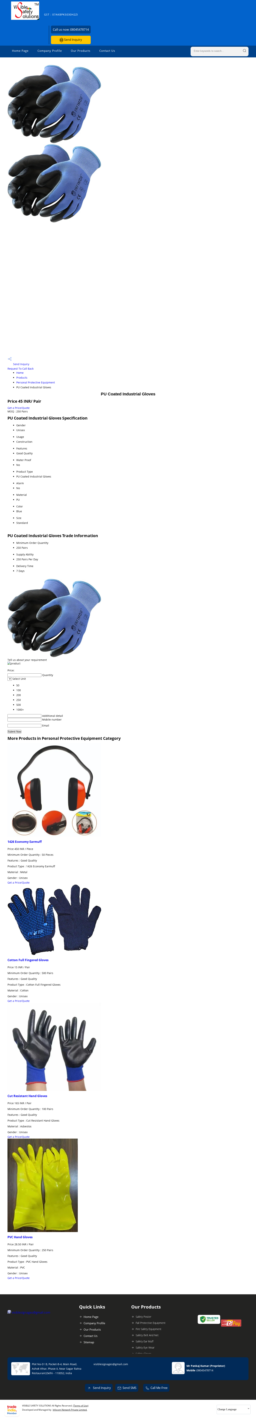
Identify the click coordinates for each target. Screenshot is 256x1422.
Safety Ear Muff (144, 1341)
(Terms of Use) (80, 1405)
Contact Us (107, 51)
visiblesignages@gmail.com (31, 1312)
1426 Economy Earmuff (24, 842)
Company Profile (49, 51)
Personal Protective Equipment (35, 382)
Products (21, 377)
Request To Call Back (20, 368)
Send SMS (129, 1388)
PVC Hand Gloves (20, 1237)
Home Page (20, 51)
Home (20, 372)
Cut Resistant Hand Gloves (27, 1096)
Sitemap (89, 1342)
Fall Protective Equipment (150, 1323)
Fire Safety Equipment (148, 1329)
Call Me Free (159, 1388)
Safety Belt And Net (147, 1335)
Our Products (80, 51)
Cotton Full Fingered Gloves (28, 960)
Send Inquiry (72, 40)
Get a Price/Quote (18, 408)
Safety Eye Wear (145, 1347)
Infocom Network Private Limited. (70, 1409)
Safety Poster (143, 1316)
